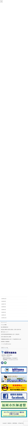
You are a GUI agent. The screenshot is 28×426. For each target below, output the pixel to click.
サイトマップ (3, 322)
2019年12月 (3, 317)
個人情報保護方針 (4, 327)
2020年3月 (3, 309)
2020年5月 (3, 306)
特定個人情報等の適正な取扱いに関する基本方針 (11, 329)
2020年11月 (3, 298)
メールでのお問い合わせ (6, 343)
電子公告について (4, 331)
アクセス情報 (3, 324)
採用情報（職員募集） (5, 341)
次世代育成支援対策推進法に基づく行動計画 (10, 334)
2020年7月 (3, 304)
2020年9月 (3, 301)
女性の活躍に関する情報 (6, 336)
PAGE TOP (26, 412)
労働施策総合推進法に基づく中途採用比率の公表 (11, 339)
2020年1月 (3, 315)
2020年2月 (3, 312)
